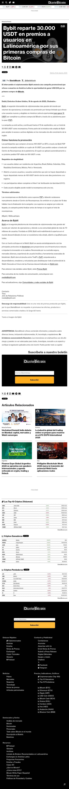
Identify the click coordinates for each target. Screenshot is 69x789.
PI (2, 593)
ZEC (60, 7)
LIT (3, 547)
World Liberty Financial (18, 588)
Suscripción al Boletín (14, 734)
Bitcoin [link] (21, 92)
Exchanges (10, 651)
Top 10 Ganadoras (46, 679)
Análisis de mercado (14, 721)
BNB (3, 520)
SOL (3, 517)
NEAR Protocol (19, 554)
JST (3, 574)
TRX (4, 7)
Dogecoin (16, 524)
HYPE (23, 7)
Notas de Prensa (6, 21)
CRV (3, 578)
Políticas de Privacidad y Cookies (19, 778)
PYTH (3, 583)
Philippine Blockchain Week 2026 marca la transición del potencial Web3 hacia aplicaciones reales (50, 467)
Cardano (15, 590)
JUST (14, 574)
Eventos (37, 427)
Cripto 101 (10, 765)
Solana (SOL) (44, 701)
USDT (3, 505)
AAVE (3, 545)
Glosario (9, 657)
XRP (3, 515)
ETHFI (3, 561)
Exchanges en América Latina (17, 757)
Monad (17, 552)
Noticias (9, 643)
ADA (3, 590)
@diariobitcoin (30, 80)
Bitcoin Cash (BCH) (47, 698)
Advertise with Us (45, 646)
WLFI (3, 588)
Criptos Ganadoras (13, 536)
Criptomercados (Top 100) (49, 677)
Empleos (41, 660)
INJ (3, 549)
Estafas (9, 646)
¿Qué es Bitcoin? (13, 767)
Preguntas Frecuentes (15, 759)
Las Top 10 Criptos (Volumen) (18, 501)
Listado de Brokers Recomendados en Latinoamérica (27, 754)
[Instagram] (10, 67)
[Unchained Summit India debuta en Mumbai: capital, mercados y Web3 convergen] (17, 418)
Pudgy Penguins (19, 542)
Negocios (10, 682)
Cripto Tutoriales (12, 654)
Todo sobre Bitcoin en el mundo (18, 732)
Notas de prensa (12, 687)
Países (9, 677)
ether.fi (17, 561)
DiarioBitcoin (15, 80)
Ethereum (16, 510)
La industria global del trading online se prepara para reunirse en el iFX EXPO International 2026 (49, 434)
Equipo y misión (44, 657)
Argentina (4, 460)
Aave (17, 545)
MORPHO (4, 540)
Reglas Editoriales (45, 654)
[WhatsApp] (5, 67)
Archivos (9, 751)
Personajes (10, 729)
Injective (18, 549)
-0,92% (52, 7)
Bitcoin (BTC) (44, 688)
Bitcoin (15, 508)
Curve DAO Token (17, 578)
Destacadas (11, 726)
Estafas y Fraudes (13, 762)
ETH (3, 510)
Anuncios (41, 643)
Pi (13, 593)
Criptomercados (14, 641)
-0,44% (15, 7)
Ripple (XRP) (44, 693)
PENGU (4, 542)
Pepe (14, 595)
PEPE (3, 595)
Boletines (10, 737)
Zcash (15, 522)
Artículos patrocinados (15, 690)
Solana (15, 517)
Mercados (10, 679)
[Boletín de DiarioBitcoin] (19, 67)
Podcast (11, 660)
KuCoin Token (16, 585)
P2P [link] (10, 120)
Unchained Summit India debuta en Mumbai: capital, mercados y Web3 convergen (16, 432)
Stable (14, 581)
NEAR (3, 554)
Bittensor (18, 556)
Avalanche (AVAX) (46, 709)
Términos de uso (12, 776)
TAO (3, 556)
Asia (38, 460)
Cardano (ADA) (45, 704)
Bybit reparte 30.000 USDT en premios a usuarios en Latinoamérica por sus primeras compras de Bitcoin (30, 43)
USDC (3, 512)
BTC (3, 508)
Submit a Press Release (47, 651)
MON (3, 552)
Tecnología (10, 685)
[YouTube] (13, 67)
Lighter (17, 547)
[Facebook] (8, 67)
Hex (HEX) (43, 707)
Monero (15, 576)
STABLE (4, 581)
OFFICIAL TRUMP (18, 527)
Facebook (43, 665)
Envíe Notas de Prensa (47, 649)
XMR (3, 576)
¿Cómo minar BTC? (14, 770)
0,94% (32, 7)
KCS (3, 585)
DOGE (40, 7)
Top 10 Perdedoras (46, 682)
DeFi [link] (41, 257)
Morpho (17, 540)
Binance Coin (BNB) (47, 712)
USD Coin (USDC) (46, 696)
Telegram (43, 668)
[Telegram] (16, 67)
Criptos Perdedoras (13, 570)
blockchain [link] (26, 247)
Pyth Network (16, 583)
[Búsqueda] (7, 2)
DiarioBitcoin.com (62, 530)
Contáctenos (43, 641)
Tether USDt (16, 505)
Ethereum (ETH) (45, 690)
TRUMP (4, 527)
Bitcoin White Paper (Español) (18, 773)
